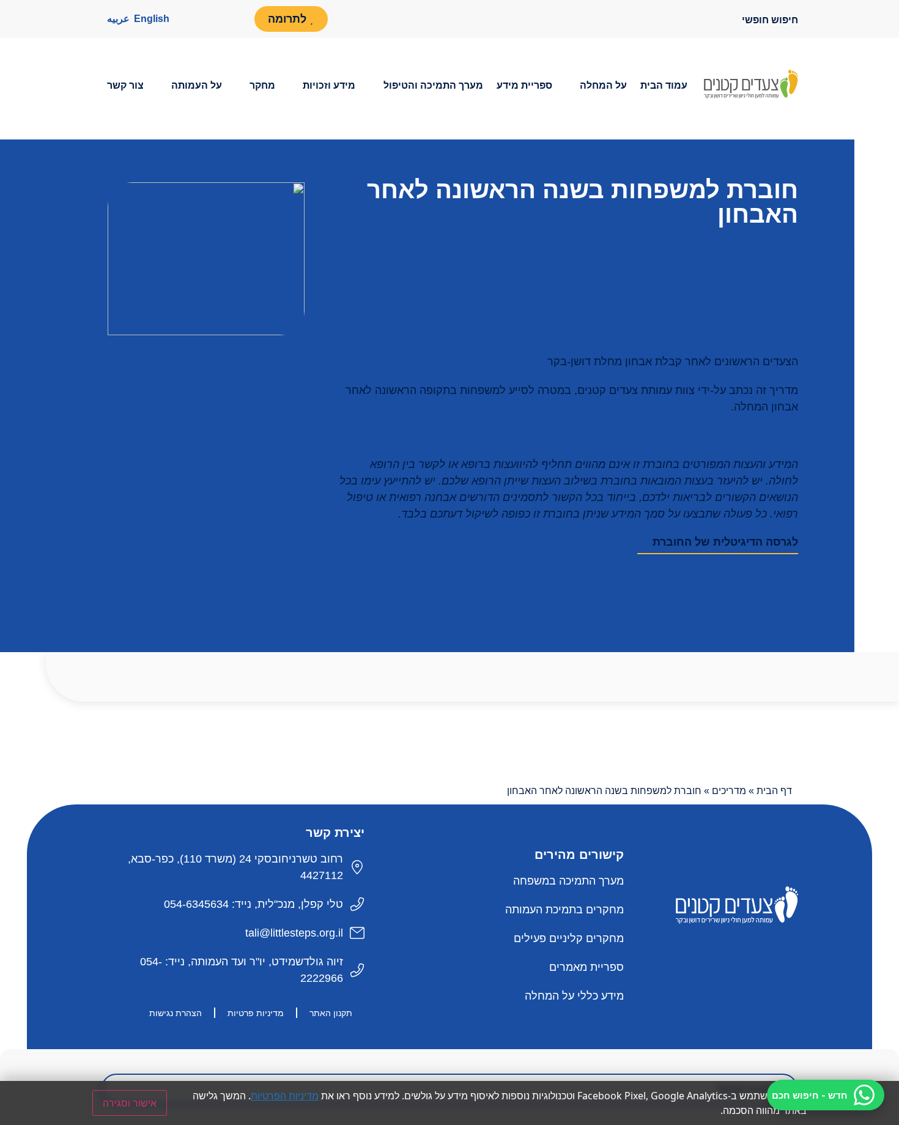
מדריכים (729, 790)
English (151, 18)
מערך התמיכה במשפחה (568, 881)
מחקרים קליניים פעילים (569, 938)
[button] (596, 85)
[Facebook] (235, 19)
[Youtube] (208, 19)
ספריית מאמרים (586, 967)
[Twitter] (749, 951)
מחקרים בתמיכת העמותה (564, 910)
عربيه (118, 18)
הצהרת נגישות (175, 1013)
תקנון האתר (330, 1013)
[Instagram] (181, 19)
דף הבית (774, 790)
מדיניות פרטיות (256, 1013)
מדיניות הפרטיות (285, 1095)
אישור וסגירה (130, 1103)
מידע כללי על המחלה (574, 996)
